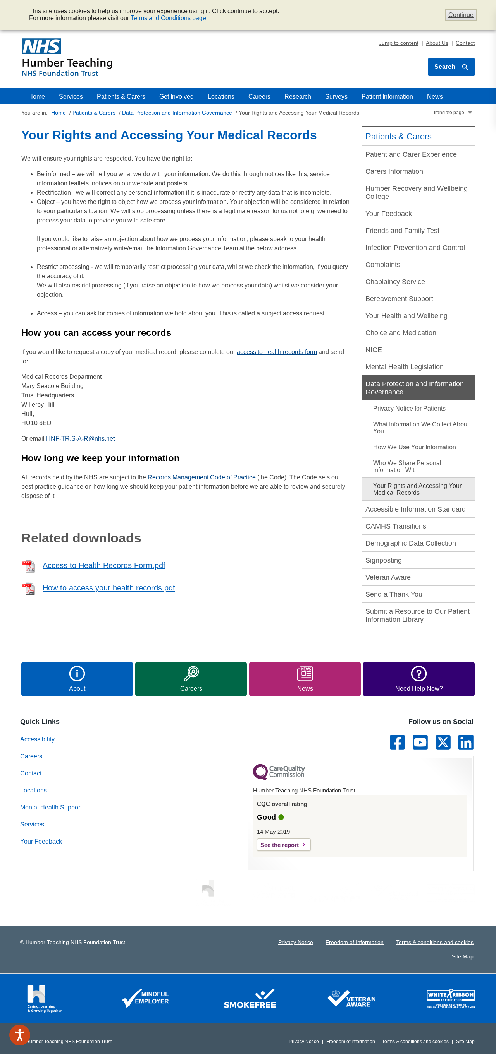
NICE (373, 350)
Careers (259, 96)
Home (36, 96)
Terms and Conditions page (168, 18)
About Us (437, 43)
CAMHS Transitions (395, 526)
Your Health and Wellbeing (406, 316)
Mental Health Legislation (404, 367)
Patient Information (387, 96)
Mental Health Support (51, 807)
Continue (461, 15)
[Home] (67, 57)
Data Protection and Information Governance (177, 113)
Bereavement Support (399, 299)
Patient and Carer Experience (411, 154)
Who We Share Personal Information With (407, 466)
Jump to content (398, 43)
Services (71, 96)
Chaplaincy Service (395, 282)
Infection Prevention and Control (415, 248)
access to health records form (277, 352)
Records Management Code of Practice (202, 477)
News (435, 96)
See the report (279, 845)
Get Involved (176, 96)
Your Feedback (388, 213)
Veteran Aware (388, 577)
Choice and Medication (400, 333)
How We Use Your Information (414, 447)
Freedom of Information (355, 942)
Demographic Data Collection (410, 543)
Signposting (383, 560)
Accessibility (37, 739)
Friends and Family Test (402, 230)
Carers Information (394, 171)
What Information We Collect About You (421, 428)
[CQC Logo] (279, 778)
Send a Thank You (393, 594)
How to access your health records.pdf (109, 587)
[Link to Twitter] (443, 742)
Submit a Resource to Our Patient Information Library (417, 615)
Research (297, 96)
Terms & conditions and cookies (435, 942)
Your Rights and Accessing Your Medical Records (417, 489)
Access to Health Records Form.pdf (104, 565)
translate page (449, 112)
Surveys (336, 96)
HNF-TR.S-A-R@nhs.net (80, 438)
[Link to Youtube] (420, 742)
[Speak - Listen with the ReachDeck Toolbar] (19, 1035)
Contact (465, 43)
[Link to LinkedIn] (466, 742)
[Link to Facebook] (397, 742)
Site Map (463, 956)
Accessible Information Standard (415, 509)
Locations (221, 96)
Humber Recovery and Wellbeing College (416, 192)
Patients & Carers (121, 96)
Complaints (382, 265)
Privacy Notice (295, 942)
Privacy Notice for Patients (409, 408)
